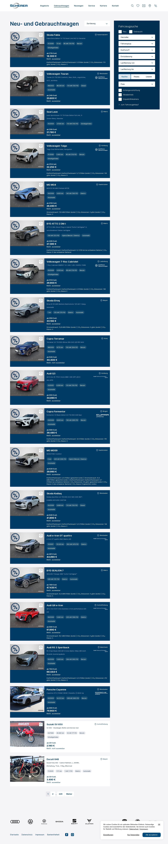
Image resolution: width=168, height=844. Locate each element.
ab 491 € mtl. (52, 554)
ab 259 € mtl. (52, 318)
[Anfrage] (144, 5)
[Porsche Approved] (101, 693)
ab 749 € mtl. (52, 585)
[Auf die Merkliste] (41, 35)
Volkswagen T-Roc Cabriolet (62, 261)
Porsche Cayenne (56, 689)
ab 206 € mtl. (52, 129)
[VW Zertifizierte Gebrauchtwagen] (101, 78)
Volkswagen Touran (57, 73)
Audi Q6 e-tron (55, 605)
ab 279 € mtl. (52, 53)
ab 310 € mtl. (52, 280)
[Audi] (15, 821)
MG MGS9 (52, 450)
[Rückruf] (156, 5)
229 (60, 794)
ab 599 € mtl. (52, 430)
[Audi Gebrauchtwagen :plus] (100, 377)
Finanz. (137, 77)
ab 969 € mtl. (52, 708)
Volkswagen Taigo (57, 145)
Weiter (69, 794)
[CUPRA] (89, 821)
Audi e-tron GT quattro (59, 535)
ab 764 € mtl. (52, 669)
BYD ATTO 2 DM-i (56, 223)
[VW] (30, 821)
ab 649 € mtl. (52, 515)
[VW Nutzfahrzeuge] (44, 821)
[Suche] (132, 5)
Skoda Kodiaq (54, 493)
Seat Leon (52, 111)
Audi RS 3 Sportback (58, 647)
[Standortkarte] (150, 5)
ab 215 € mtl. (52, 164)
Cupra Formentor (56, 411)
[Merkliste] (138, 5)
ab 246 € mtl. (52, 95)
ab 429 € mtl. (52, 241)
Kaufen (125, 77)
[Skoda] (59, 821)
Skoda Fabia (53, 35)
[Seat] (74, 821)
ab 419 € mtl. (52, 203)
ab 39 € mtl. (51, 777)
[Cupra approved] (102, 416)
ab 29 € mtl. (51, 743)
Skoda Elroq (53, 300)
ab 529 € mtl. (52, 357)
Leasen (149, 77)
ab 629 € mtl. (52, 469)
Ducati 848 (53, 759)
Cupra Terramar (55, 338)
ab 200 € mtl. (52, 395)
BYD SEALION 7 (55, 570)
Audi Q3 (51, 373)
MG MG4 (51, 184)
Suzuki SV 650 (55, 724)
